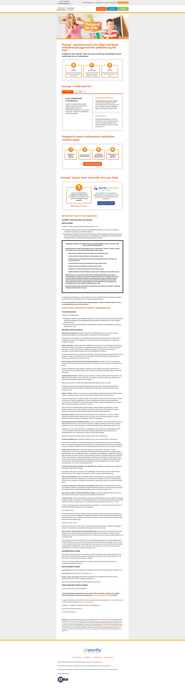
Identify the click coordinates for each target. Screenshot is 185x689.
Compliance (87, 657)
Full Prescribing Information (88, 2)
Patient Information (99, 2)
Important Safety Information (111, 2)
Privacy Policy (76, 657)
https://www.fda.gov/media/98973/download (112, 625)
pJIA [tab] (80, 91)
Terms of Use (98, 657)
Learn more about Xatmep (92, 163)
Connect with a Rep (123, 2)
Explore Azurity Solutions (106, 203)
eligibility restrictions (80, 206)
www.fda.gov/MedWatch (86, 602)
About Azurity (108, 657)
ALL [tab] (68, 91)
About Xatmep (102, 8)
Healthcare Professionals (64, 3)
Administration (112, 9)
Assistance (123, 9)
